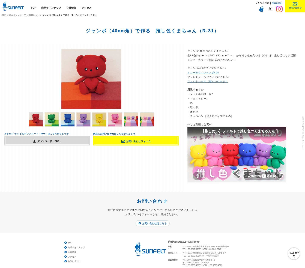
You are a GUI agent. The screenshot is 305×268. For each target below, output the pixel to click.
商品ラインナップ (51, 7)
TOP (33, 7)
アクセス (86, 7)
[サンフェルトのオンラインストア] (261, 11)
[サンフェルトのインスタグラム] (279, 11)
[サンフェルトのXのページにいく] (270, 11)
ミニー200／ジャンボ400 (203, 72)
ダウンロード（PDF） (49, 141)
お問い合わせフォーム (138, 141)
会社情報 (71, 7)
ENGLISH (277, 3)
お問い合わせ (74, 261)
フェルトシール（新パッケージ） (207, 81)
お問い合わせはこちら (154, 223)
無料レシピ (34, 15)
